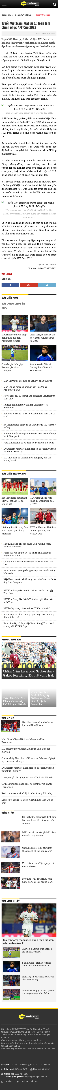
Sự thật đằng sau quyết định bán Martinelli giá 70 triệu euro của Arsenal (39, 820)
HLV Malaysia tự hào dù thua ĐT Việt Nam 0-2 (27, 608)
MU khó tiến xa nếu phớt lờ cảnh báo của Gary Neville (39, 834)
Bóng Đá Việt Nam (23, 15)
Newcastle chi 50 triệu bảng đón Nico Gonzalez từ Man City (29, 397)
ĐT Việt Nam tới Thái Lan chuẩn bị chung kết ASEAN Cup (43, 530)
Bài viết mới (10, 297)
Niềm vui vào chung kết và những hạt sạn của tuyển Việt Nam (27, 554)
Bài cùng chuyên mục (13, 305)
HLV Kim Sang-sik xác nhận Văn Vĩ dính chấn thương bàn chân (27, 545)
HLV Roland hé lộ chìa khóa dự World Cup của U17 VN (42, 500)
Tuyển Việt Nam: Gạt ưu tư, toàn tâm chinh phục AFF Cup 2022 (26, 25)
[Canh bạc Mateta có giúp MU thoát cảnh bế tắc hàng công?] (10, 852)
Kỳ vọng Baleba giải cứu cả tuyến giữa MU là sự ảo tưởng (30, 426)
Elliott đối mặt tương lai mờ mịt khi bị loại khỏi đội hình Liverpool (30, 435)
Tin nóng (8, 718)
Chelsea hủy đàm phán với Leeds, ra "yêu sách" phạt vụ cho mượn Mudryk (28, 760)
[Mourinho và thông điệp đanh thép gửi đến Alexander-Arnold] (15, 323)
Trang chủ (6, 15)
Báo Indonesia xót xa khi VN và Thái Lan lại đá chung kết (14, 500)
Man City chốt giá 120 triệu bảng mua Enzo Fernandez (23, 741)
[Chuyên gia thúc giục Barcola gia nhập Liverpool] (15, 353)
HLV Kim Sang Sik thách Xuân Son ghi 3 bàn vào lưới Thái (28, 601)
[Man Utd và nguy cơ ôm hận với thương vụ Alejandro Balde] (11, 994)
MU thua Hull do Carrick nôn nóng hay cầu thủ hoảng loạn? (28, 459)
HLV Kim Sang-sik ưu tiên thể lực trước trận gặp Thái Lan (28, 592)
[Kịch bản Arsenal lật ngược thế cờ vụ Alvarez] (10, 868)
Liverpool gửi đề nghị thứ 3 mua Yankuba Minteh (27, 777)
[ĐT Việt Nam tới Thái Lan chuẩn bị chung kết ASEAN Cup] (43, 516)
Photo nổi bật (11, 639)
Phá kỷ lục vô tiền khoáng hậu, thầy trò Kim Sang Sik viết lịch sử (29, 616)
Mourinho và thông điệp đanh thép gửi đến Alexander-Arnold (14, 337)
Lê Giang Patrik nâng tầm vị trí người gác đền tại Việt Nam (15, 530)
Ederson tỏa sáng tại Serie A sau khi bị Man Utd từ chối (29, 415)
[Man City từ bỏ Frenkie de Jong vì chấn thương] (11, 980)
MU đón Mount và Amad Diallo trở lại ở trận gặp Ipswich (26, 750)
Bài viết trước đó (14, 473)
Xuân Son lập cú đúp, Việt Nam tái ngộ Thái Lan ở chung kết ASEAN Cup (29, 625)
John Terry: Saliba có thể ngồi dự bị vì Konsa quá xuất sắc (42, 337)
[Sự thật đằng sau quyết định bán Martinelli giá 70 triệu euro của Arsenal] (10, 821)
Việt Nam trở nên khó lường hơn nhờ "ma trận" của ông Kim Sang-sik (30, 581)
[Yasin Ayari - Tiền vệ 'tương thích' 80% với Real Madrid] (43, 353)
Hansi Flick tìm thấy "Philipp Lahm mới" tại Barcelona (26, 406)
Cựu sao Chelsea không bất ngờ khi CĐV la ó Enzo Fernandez (27, 785)
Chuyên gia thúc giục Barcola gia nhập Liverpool (13, 367)
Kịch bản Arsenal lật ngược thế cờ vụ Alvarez (38, 865)
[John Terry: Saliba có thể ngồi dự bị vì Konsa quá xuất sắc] (43, 323)
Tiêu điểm (8, 813)
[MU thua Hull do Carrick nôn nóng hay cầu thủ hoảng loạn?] (10, 883)
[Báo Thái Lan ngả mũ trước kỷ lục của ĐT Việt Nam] (10, 726)
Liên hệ (7, 1081)
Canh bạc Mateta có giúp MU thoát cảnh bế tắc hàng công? (37, 849)
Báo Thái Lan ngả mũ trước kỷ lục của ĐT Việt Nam (37, 724)
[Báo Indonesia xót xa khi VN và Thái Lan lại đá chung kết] (15, 486)
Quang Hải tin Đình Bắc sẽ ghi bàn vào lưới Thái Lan (28, 563)
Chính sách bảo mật (29, 1081)
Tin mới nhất (10, 901)
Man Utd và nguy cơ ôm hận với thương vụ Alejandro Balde (25, 388)
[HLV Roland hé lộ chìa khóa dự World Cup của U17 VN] (43, 486)
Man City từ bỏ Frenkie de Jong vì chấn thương (28, 380)
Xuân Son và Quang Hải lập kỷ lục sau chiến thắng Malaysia (30, 572)
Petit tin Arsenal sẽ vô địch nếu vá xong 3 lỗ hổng (29, 442)
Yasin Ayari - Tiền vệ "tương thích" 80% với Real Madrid (41, 367)
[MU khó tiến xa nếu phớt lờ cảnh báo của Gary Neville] (10, 837)
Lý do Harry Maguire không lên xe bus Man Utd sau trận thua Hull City (30, 450)
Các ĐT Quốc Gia (43, 15)
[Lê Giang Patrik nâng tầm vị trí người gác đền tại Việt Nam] (15, 516)
